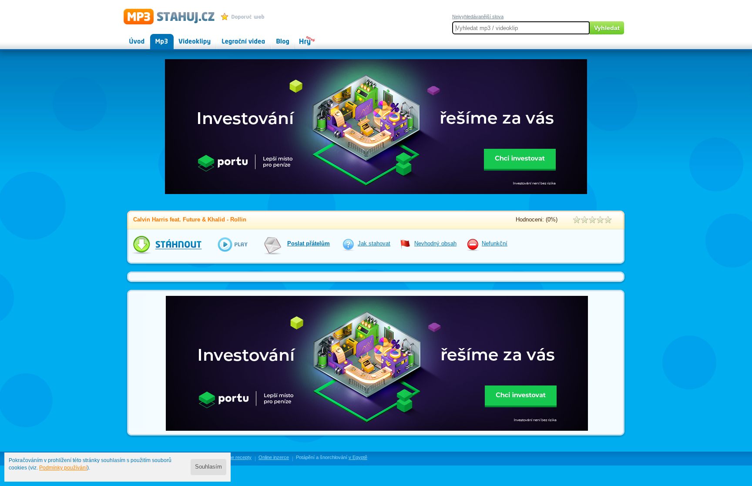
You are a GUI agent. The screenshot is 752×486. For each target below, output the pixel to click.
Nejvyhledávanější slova (478, 16)
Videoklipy (187, 37)
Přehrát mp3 (227, 244)
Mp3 (155, 37)
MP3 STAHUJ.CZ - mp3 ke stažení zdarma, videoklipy (165, 16)
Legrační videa (234, 37)
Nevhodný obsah (435, 244)
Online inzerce (273, 457)
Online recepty (236, 457)
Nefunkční (494, 244)
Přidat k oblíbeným (245, 16)
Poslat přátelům (308, 244)
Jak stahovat (374, 244)
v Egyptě (358, 457)
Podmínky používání (63, 468)
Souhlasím (208, 467)
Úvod (129, 37)
